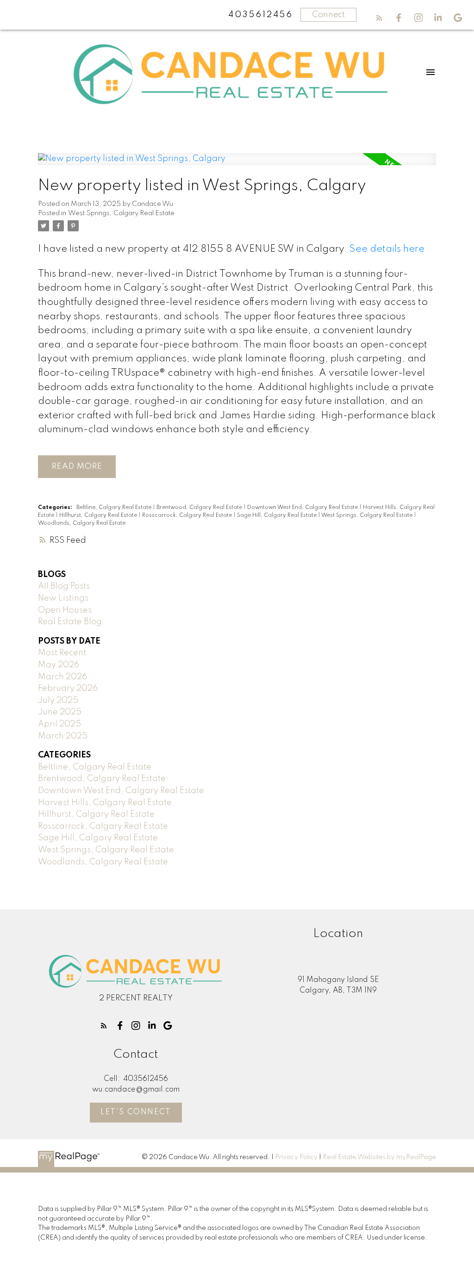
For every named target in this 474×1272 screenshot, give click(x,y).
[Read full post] (237, 164)
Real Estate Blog (70, 622)
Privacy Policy (296, 1157)
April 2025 (59, 724)
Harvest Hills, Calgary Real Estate (105, 803)
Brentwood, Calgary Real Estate (199, 507)
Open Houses (65, 610)
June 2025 (59, 712)
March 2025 (62, 736)
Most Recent (62, 653)
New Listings (63, 598)
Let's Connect (135, 1112)
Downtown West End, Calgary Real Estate (303, 507)
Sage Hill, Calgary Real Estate (277, 515)
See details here (386, 249)
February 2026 (68, 688)
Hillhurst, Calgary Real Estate (98, 515)
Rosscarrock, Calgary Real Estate (187, 515)
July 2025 (58, 700)
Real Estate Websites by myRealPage (379, 1157)
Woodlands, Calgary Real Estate (81, 523)
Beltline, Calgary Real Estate (114, 507)
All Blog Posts (64, 586)
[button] (379, 17)
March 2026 (62, 677)
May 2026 (58, 665)
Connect (328, 15)
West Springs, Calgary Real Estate (121, 213)
